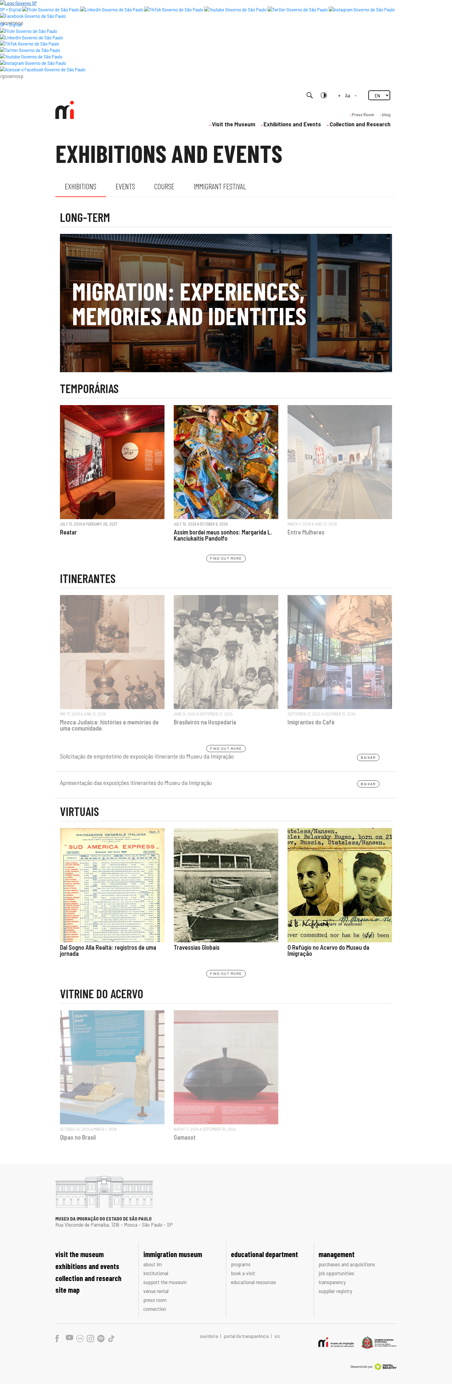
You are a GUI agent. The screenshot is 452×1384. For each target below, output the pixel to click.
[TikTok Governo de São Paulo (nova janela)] (173, 9)
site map (67, 1289)
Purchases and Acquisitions (347, 1264)
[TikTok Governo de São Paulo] (29, 43)
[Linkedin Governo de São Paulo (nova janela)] (111, 9)
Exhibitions (80, 186)
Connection (154, 1308)
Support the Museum (165, 1282)
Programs (241, 1264)
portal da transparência (247, 1336)
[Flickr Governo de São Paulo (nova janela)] (50, 9)
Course (164, 186)
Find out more (226, 558)
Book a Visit (243, 1273)
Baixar (368, 757)
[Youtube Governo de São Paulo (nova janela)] (235, 9)
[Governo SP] (18, 3)
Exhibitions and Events (292, 124)
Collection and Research (360, 124)
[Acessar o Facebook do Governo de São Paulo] (42, 69)
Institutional (155, 1273)
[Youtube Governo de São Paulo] (31, 56)
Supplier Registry (335, 1290)
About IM (152, 1264)
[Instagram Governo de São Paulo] (362, 9)
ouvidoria (209, 1336)
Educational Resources (253, 1282)
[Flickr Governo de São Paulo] (28, 31)
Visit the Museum (233, 124)
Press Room (363, 114)
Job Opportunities (336, 1273)
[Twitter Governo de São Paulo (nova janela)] (298, 9)
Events (125, 186)
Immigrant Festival (220, 186)
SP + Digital (10, 9)
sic (277, 1336)
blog (386, 114)
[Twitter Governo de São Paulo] (30, 50)
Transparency (332, 1282)
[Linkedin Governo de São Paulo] (31, 37)
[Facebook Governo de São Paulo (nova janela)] (33, 16)
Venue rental (156, 1290)
